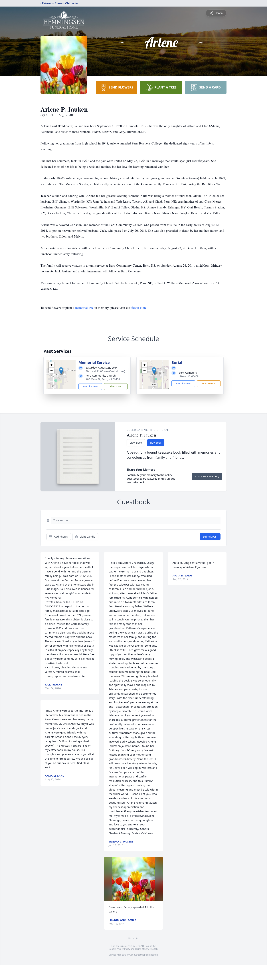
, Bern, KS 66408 (189, 376)
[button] (61, 371)
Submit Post (210, 536)
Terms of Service (143, 948)
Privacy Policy (123, 948)
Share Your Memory (207, 476)
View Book (136, 442)
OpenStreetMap (137, 954)
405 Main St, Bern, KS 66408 (103, 379)
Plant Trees (115, 386)
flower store (139, 307)
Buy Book (155, 442)
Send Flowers (208, 383)
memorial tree (84, 307)
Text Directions (90, 386)
